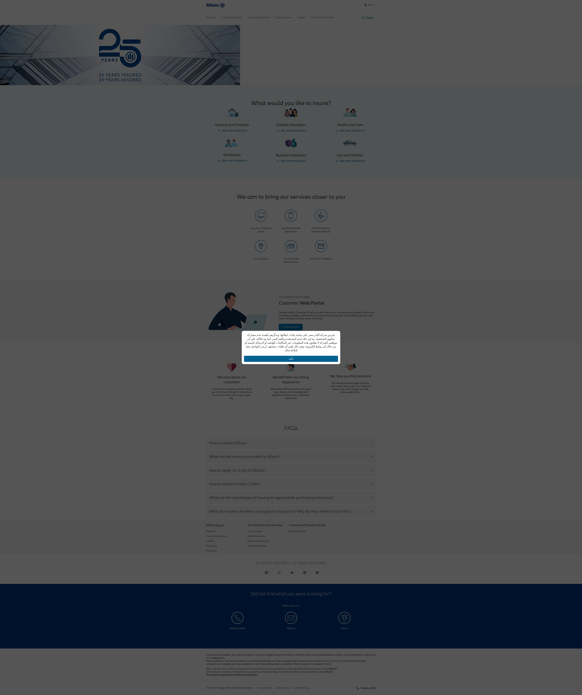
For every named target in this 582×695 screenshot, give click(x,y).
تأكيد (291, 358)
